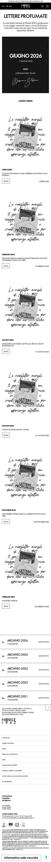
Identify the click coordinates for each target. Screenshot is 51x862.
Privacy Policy (6, 807)
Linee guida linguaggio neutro (15, 776)
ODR (3, 760)
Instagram (7, 796)
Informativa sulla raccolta (21, 857)
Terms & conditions (10, 754)
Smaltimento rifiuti (9, 765)
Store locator (7, 743)
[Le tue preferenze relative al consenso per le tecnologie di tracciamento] (46, 857)
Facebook (6, 800)
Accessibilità (7, 782)
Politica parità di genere (12, 771)
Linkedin (6, 798)
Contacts (6, 738)
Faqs (4, 749)
